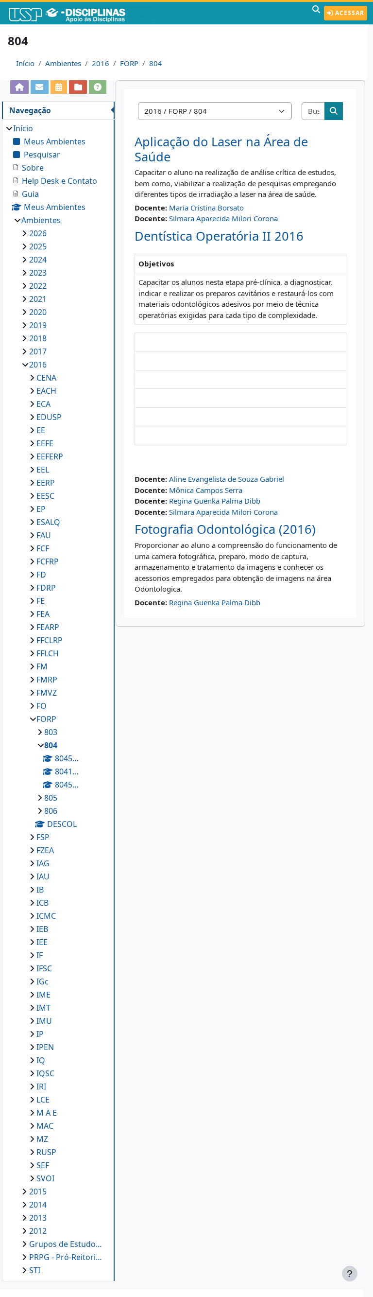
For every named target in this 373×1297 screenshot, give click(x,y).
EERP (45, 482)
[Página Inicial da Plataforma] (19, 86)
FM (42, 666)
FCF (42, 548)
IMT (43, 1007)
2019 (38, 325)
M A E (46, 1112)
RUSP (46, 1152)
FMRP (46, 679)
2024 (38, 259)
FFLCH (47, 653)
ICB (42, 902)
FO (41, 706)
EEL (42, 469)
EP (41, 509)
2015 (38, 1191)
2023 (38, 272)
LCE (43, 1099)
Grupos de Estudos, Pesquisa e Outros (67, 1244)
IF (39, 955)
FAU (43, 535)
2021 (38, 299)
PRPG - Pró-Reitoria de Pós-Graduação (67, 1257)
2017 (38, 351)
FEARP (47, 627)
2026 (38, 233)
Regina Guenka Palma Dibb (214, 501)
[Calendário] (59, 86)
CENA (46, 377)
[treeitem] (58, 699)
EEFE (44, 443)
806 (50, 811)
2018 (38, 338)
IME (43, 994)
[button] (316, 13)
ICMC (46, 916)
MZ (42, 1139)
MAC (44, 1126)
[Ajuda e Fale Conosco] (98, 86)
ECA (43, 404)
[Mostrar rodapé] (349, 1273)
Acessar (348, 13)
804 (155, 63)
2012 (38, 1231)
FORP (129, 63)
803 (50, 732)
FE (40, 601)
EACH (46, 391)
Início (25, 63)
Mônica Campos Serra (205, 490)
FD (41, 574)
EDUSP (49, 417)
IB (40, 889)
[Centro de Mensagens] (40, 86)
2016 (100, 63)
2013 (38, 1217)
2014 (38, 1204)
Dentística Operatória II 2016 (219, 236)
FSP (43, 837)
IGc (42, 981)
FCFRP (47, 561)
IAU (43, 876)
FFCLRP (49, 640)
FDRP (46, 587)
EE (40, 430)
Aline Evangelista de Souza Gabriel (226, 479)
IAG (43, 863)
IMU (44, 1021)
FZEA (45, 850)
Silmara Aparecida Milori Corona (223, 218)
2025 (38, 246)
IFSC (44, 968)
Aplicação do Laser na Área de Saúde (221, 149)
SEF (42, 1165)
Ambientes (63, 63)
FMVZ (46, 692)
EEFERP (49, 456)
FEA (43, 614)
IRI (41, 1086)
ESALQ (48, 522)
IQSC (45, 1073)
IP (40, 1034)
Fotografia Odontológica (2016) (225, 529)
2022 (38, 285)
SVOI (45, 1178)
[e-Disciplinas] (81, 13)
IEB (42, 929)
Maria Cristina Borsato (206, 207)
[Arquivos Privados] (78, 86)
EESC (45, 496)
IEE (42, 942)
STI (34, 1270)
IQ (40, 1060)
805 (50, 797)
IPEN (45, 1047)
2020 (38, 312)
